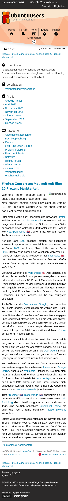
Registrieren (60, 6)
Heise (46, 367)
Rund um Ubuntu (14, 153)
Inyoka (17, 472)
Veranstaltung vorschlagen (20, 89)
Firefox (62, 217)
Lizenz (5, 485)
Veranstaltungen (14, 172)
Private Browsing (56, 409)
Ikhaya (44, 29)
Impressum (37, 485)
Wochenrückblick (15, 175)
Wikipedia (29, 371)
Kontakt (13, 485)
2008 (22, 241)
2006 (4, 252)
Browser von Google (35, 304)
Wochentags (44, 378)
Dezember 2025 (14, 108)
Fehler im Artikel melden (54, 454)
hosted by (7, 2)
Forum (23, 29)
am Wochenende (26, 389)
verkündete (34, 273)
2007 (16, 248)
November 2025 (14, 112)
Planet (56, 29)
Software (10, 157)
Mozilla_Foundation (32, 220)
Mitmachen (34, 37)
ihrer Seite (54, 255)
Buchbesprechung (15, 138)
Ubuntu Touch (13, 161)
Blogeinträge (31, 395)
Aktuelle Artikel (13, 100)
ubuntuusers (12, 168)
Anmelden (47, 6)
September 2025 (14, 119)
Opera (62, 330)
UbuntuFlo (25, 451)
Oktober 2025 (13, 115)
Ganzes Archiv (13, 123)
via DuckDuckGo (57, 48)
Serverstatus (50, 485)
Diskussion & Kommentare (17, 445)
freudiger (13, 395)
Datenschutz (25, 485)
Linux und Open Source (18, 146)
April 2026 (10, 104)
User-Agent (50, 350)
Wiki (34, 29)
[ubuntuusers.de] (23, 18)
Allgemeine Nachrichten (18, 134)
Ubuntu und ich (13, 164)
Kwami (9, 142)
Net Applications (16, 231)
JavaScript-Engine (50, 406)
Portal (11, 29)
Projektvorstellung (15, 149)
